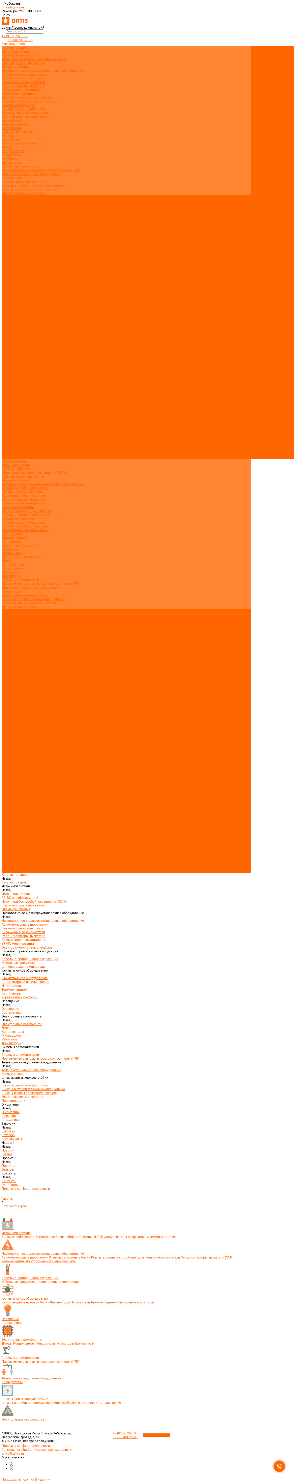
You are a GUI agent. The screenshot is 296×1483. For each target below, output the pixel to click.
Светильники (12, 139)
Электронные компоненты (22, 143)
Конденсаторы (13, 151)
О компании (11, 411)
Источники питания (16, 51)
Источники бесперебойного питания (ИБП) (34, 59)
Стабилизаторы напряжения (23, 63)
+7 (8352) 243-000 (15, 36)
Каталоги (8, 220)
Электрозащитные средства (23, 193)
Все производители (16, 201)
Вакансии (9, 208)
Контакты (9, 450)
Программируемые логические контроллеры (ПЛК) (41, 170)
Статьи (7, 231)
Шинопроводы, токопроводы (24, 109)
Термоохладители (15, 124)
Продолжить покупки (18, 1479)
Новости (8, 434)
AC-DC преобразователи (20, 55)
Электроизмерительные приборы (27, 97)
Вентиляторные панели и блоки (25, 116)
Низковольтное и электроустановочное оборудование (43, 71)
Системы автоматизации (20, 166)
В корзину (42, 1479)
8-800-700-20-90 (20, 40)
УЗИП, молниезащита (18, 94)
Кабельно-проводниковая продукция (30, 101)
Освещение (10, 136)
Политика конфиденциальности (26, 251)
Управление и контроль (19, 132)
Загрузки (8, 423)
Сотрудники (11, 212)
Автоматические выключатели (25, 74)
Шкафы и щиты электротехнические (29, 189)
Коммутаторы (12, 178)
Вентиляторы (12, 128)
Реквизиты (10, 247)
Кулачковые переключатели (23, 82)
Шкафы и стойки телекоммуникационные (33, 185)
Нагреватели (11, 120)
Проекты (8, 442)
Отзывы (8, 239)
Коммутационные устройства (24, 90)
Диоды (7, 147)
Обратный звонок (156, 1435)
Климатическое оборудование (25, 113)
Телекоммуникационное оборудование (31, 174)
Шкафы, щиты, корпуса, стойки (25, 182)
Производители (13, 407)
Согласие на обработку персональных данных (36, 1450)
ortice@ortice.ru (13, 7)
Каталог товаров (14, 258)
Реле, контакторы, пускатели (23, 86)
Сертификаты (12, 224)
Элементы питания (16, 67)
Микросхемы (12, 155)
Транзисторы (11, 162)
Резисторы (10, 159)
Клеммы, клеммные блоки (22, 78)
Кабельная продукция (18, 105)
